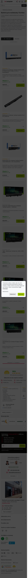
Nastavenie (5, 291)
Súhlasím (21, 294)
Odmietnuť (12, 294)
